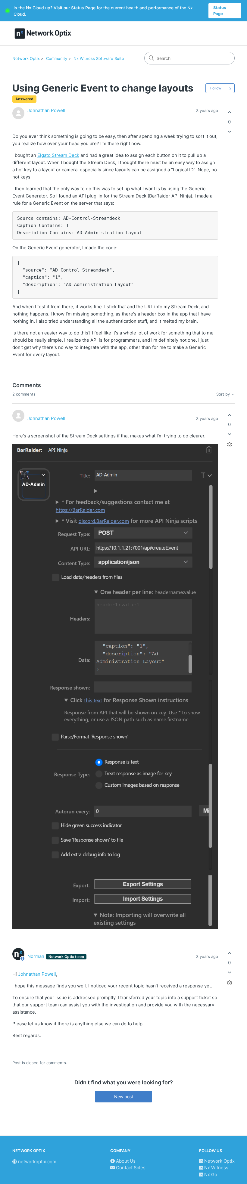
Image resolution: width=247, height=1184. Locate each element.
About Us (125, 1161)
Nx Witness (215, 1167)
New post (123, 1096)
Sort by (223, 394)
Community (56, 58)
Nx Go (210, 1174)
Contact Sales (130, 1167)
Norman (36, 956)
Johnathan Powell (46, 110)
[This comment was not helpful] (229, 434)
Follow (215, 88)
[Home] (42, 33)
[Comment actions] (229, 445)
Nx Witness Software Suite (98, 58)
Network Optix (26, 58)
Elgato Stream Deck (58, 155)
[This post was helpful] (229, 112)
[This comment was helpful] (229, 415)
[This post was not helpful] (229, 131)
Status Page (219, 10)
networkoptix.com (36, 1161)
